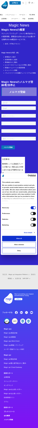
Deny (19, 250)
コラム (6, 401)
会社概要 (7, 415)
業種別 (33, 274)
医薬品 (10, 278)
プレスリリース (9, 411)
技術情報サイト (9, 397)
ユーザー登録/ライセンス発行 (14, 349)
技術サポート (8, 373)
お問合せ (15, 3)
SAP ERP (26, 278)
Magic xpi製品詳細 (10, 359)
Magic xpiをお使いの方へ (12, 393)
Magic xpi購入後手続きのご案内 (15, 363)
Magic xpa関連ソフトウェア (13, 345)
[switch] (33, 213)
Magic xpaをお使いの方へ (13, 389)
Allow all (19, 238)
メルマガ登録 (8, 419)
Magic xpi (7, 355)
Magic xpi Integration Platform (18, 274)
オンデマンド (8, 385)
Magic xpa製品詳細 (10, 333)
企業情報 (7, 377)
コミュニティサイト (11, 381)
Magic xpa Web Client (11, 341)
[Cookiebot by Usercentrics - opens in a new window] (28, 176)
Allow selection (19, 244)
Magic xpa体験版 (10, 337)
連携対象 (18, 278)
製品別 (4, 274)
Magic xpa (8, 329)
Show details (28, 232)
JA (32, 3)
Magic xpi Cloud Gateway (13, 367)
